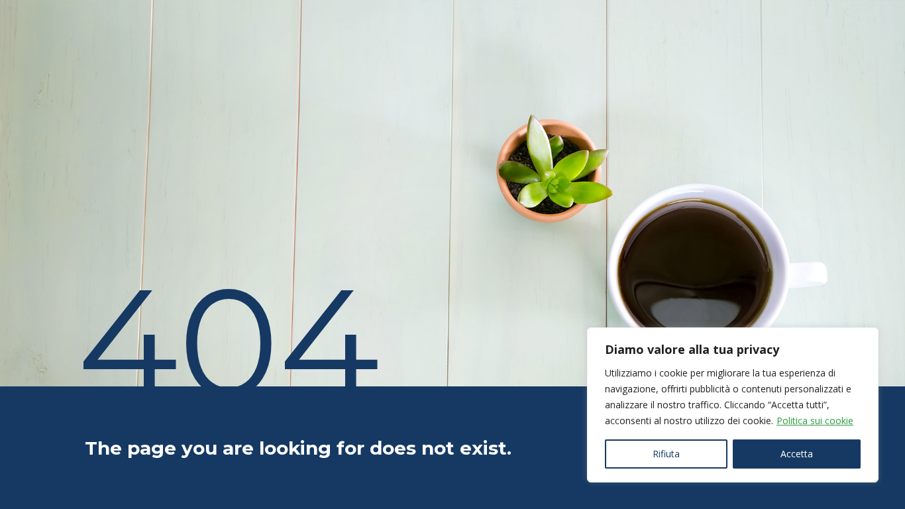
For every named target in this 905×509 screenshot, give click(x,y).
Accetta (796, 453)
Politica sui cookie (814, 420)
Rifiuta (666, 453)
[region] (732, 404)
